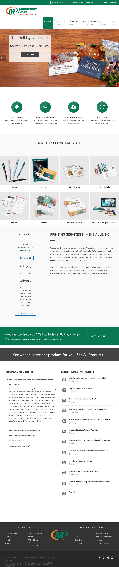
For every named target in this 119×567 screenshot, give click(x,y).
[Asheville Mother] (64, 442)
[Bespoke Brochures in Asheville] (64, 390)
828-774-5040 (110, 2)
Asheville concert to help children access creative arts (89, 482)
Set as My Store (58, 2)
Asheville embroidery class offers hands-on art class (88, 378)
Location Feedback (103, 543)
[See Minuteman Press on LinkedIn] (108, 557)
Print (8, 537)
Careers (99, 540)
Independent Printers (104, 537)
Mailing (9, 540)
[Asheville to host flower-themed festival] (64, 473)
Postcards (105, 187)
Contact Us (79, 543)
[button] (3, 58)
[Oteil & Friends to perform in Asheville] (64, 400)
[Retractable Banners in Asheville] (64, 462)
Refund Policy (48, 563)
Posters (44, 187)
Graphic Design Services (104, 222)
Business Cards (74, 222)
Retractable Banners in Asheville (81, 461)
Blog (76, 537)
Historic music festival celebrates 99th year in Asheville (89, 420)
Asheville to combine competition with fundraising (87, 409)
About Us (78, 533)
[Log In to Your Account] (102, 107)
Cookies (20, 563)
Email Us (26, 258)
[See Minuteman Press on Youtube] (112, 557)
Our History (79, 540)
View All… (72, 492)
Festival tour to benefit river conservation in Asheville (88, 451)
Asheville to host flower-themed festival (83, 471)
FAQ (29, 540)
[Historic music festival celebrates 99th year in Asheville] (64, 421)
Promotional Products (36, 533)
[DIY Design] (16, 107)
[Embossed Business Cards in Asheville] (64, 431)
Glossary (36, 540)
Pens (14, 187)
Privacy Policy (10, 563)
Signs (9, 543)
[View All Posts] (64, 493)
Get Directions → (25, 250)
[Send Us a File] (73, 107)
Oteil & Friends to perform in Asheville (83, 399)
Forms (14, 222)
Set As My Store (25, 313)
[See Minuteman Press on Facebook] (99, 557)
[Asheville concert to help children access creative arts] (64, 483)
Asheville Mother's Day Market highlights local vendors (89, 440)
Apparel (31, 537)
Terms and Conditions (33, 563)
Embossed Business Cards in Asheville (83, 430)
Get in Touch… (100, 336)
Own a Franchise (102, 533)
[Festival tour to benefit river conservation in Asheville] (64, 452)
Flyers (44, 222)
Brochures (74, 187)
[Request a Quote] (45, 107)
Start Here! (86, 58)
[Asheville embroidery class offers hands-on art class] (64, 379)
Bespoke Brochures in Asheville (80, 388)
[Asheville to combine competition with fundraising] (64, 411)
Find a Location (12, 533)
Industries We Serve (35, 546)
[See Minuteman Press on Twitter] (104, 557)
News (29, 542)
